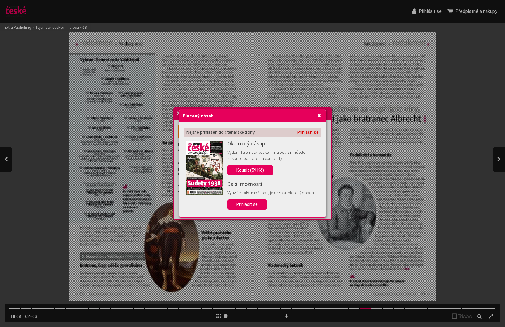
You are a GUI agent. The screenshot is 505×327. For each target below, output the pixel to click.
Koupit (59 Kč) (250, 170)
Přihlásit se (308, 132)
